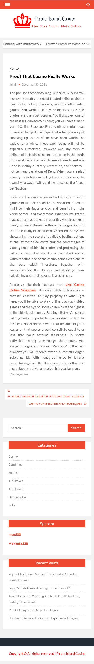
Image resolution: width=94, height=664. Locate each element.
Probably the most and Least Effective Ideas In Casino (45, 396)
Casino (14, 69)
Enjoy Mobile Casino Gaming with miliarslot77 (40, 588)
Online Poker (17, 497)
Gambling (15, 464)
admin (13, 84)
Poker (13, 505)
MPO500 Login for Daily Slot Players (33, 610)
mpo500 (15, 534)
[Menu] (7, 4)
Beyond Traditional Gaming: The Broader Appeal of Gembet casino (43, 577)
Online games (19, 374)
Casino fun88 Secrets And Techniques (55, 403)
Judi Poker (16, 481)
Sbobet (13, 472)
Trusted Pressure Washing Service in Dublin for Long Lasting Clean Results (44, 599)
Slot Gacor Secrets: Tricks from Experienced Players (43, 618)
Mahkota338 (18, 543)
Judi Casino (16, 489)
